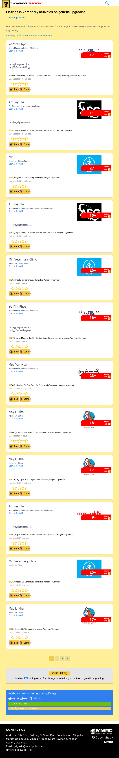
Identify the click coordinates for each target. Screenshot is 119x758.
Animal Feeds (14, 48)
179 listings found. (15, 17)
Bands (26, 161)
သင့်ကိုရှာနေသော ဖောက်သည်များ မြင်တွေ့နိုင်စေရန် (32, 695)
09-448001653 (20, 703)
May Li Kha (16, 412)
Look (16, 89)
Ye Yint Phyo (17, 44)
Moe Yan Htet (18, 365)
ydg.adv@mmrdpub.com (25, 708)
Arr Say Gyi (16, 102)
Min (11, 157)
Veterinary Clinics (16, 161)
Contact (27, 89)
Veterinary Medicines (29, 48)
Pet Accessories (15, 106)
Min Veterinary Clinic (23, 259)
